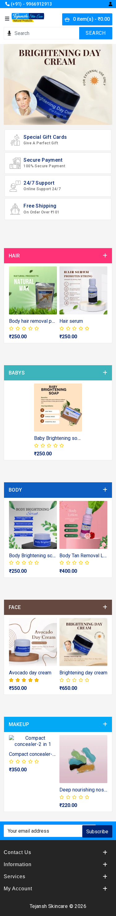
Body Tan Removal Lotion (86, 556)
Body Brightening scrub (34, 556)
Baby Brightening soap (58, 438)
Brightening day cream (83, 673)
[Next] (101, 306)
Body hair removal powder (37, 321)
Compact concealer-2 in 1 (36, 754)
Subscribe (97, 832)
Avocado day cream (30, 673)
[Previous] (14, 306)
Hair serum (71, 321)
